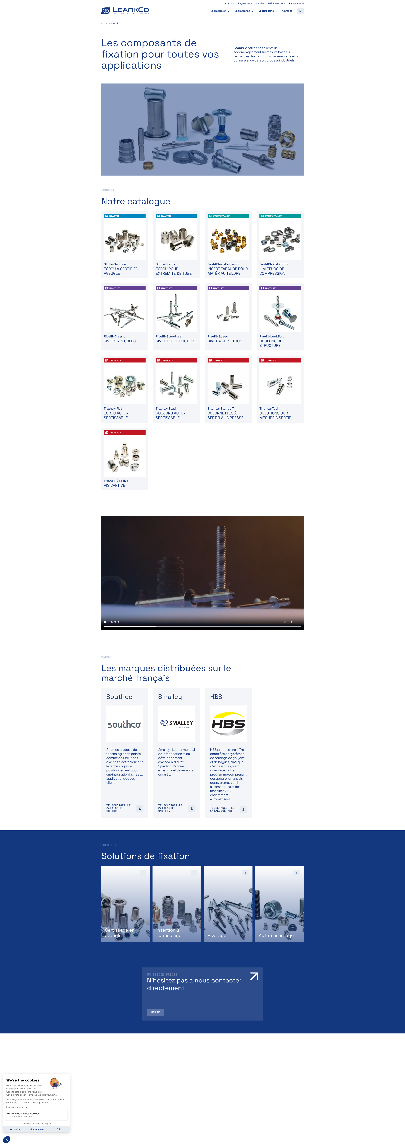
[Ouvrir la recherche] (300, 11)
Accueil (104, 23)
